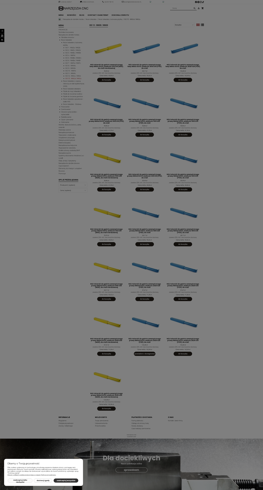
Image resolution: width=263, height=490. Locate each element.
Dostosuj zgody (43, 480)
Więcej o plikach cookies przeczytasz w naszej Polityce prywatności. (31, 475)
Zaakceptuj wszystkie (66, 480)
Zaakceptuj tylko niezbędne (20, 481)
